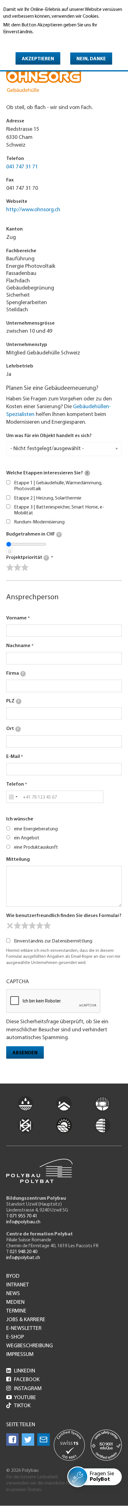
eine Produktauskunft (36, 847)
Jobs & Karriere (25, 1320)
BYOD (13, 1276)
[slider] (17, 567)
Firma (15, 673)
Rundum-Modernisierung (39, 522)
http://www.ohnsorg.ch (33, 210)
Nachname (18, 645)
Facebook (22, 1380)
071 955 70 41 (23, 1216)
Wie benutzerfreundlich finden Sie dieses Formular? (63, 915)
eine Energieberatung (36, 829)
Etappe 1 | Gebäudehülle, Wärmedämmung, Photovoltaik (58, 486)
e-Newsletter (23, 1328)
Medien (15, 1302)
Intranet (17, 1285)
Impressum (20, 1355)
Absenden (25, 1053)
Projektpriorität (26, 557)
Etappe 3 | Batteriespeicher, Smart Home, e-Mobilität (59, 510)
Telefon (15, 784)
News (13, 1294)
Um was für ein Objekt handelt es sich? (49, 435)
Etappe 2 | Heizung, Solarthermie (47, 498)
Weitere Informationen (30, 40)
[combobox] (13, 797)
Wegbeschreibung (29, 1346)
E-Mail (13, 756)
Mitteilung (18, 859)
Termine (16, 1311)
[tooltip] (87, 473)
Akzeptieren (38, 59)
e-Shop (15, 1337)
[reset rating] (10, 925)
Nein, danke (91, 59)
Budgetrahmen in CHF (33, 534)
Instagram (24, 1389)
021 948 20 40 (23, 1251)
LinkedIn (20, 1371)
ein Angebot (26, 838)
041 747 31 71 (22, 167)
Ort (12, 728)
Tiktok (22, 1406)
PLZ (12, 701)
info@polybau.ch (23, 1222)
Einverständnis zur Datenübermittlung (53, 941)
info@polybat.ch (23, 1257)
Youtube (21, 1398)
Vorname (16, 618)
